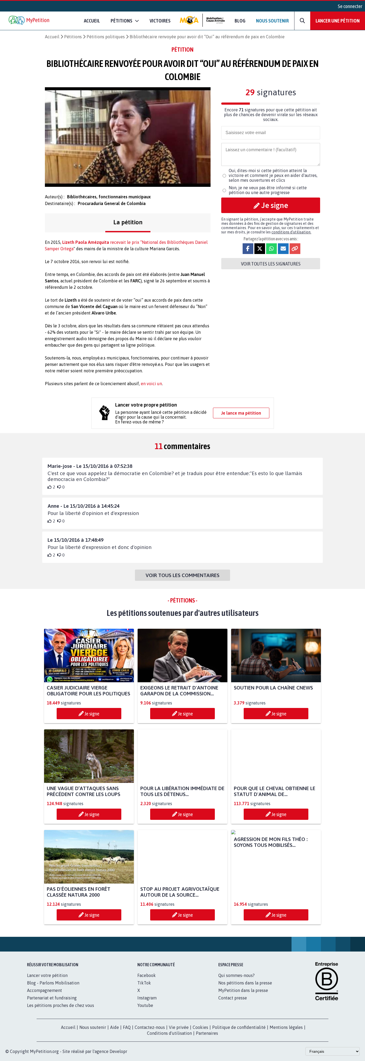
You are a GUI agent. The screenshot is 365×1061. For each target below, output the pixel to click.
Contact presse (232, 997)
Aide (114, 1027)
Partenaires (207, 1033)
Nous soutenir (272, 21)
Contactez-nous (150, 1027)
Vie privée (179, 1027)
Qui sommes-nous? (236, 975)
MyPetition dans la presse (243, 990)
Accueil (92, 21)
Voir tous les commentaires (182, 575)
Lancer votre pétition (47, 975)
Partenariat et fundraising (52, 997)
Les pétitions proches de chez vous (60, 1005)
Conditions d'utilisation (169, 1033)
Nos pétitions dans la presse (245, 982)
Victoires (160, 21)
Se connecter (350, 6)
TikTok (144, 982)
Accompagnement (44, 990)
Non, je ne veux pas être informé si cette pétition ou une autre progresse (268, 190)
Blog (240, 21)
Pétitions (73, 36)
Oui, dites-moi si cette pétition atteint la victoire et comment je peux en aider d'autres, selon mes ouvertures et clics (273, 175)
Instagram (147, 997)
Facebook (146, 975)
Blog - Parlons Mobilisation (53, 982)
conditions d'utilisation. (291, 232)
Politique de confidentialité (239, 1027)
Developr (118, 1051)
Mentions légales (286, 1027)
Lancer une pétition (338, 21)
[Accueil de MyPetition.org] (29, 21)
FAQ (127, 1027)
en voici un (151, 383)
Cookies (200, 1027)
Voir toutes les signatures (271, 264)
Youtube (145, 1005)
